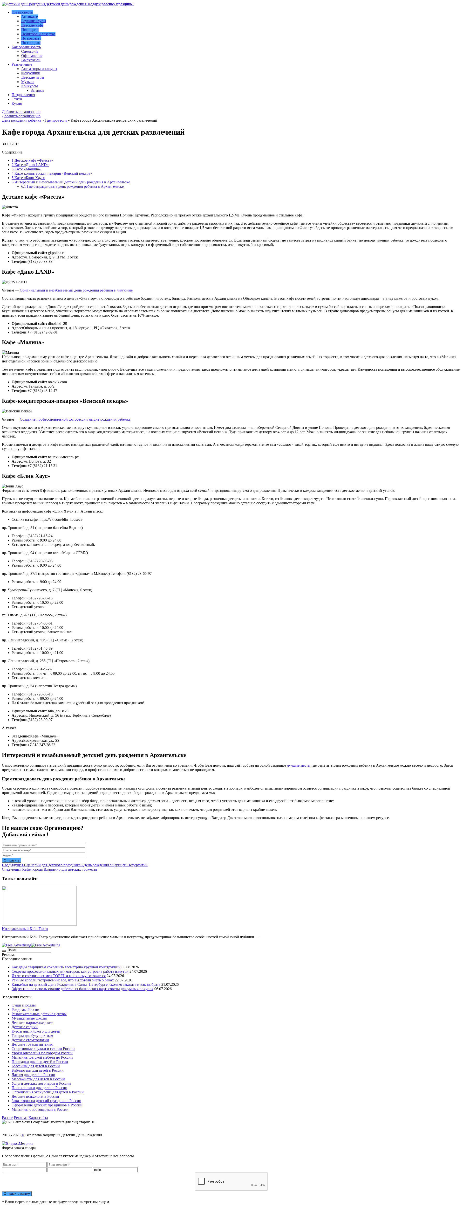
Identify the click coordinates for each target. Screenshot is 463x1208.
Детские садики (25, 1027)
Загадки (37, 90)
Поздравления (23, 95)
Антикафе (29, 16)
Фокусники (30, 73)
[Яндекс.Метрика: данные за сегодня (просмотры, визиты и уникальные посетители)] (17, 1143)
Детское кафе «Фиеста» (32, 160)
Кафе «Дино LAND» (30, 165)
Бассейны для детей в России (36, 1066)
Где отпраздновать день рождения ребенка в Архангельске (72, 186)
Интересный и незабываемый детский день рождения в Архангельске (71, 182)
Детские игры (32, 77)
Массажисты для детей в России (38, 1079)
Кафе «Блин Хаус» (28, 178)
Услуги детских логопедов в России (41, 1083)
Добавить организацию (21, 112)
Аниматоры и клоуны (39, 69)
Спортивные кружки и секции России (43, 1049)
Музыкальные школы (29, 1018)
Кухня (17, 103)
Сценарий (29, 51)
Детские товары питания (32, 1044)
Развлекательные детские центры (39, 1014)
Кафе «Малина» (26, 169)
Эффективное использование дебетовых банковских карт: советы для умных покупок (82, 989)
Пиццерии (30, 30)
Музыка (27, 82)
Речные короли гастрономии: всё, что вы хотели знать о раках (63, 980)
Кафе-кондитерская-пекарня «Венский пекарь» (52, 173)
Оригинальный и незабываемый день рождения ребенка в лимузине (76, 290)
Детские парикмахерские (32, 1023)
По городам (31, 43)
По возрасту (31, 38)
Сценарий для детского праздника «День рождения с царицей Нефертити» (75, 865)
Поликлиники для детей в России (39, 1088)
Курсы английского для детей (36, 1031)
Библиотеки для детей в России (38, 1070)
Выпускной (31, 60)
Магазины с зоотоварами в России (40, 1109)
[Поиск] (4, 951)
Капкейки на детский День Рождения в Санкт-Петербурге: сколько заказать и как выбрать (86, 984)
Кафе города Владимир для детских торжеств (49, 869)
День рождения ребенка (21, 120)
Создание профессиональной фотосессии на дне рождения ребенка (75, 419)
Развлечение (22, 64)
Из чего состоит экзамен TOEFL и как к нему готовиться (59, 976)
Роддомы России (25, 1009)
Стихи (17, 99)
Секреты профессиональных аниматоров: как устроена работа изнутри (70, 971)
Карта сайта (38, 1118)
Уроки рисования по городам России (42, 1053)
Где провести (22, 12)
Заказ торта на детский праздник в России (46, 1101)
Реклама (20, 1118)
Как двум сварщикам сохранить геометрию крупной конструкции (66, 967)
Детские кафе (32, 25)
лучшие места (298, 765)
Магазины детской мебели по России (42, 1057)
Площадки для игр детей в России (40, 1062)
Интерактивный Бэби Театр (25, 929)
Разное (7, 1118)
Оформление (31, 56)
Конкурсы (29, 86)
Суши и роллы (24, 1005)
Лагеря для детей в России (33, 1075)
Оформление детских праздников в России (47, 1105)
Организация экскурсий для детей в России (48, 1092)
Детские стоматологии (30, 1040)
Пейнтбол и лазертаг (38, 34)
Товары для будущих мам (32, 1036)
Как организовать (26, 47)
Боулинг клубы (33, 21)
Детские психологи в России (35, 1096)
